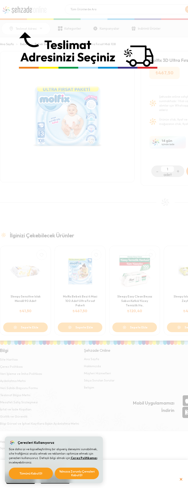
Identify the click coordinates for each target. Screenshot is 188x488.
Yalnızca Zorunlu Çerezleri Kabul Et (77, 473)
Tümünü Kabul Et (31, 473)
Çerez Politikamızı (83, 458)
